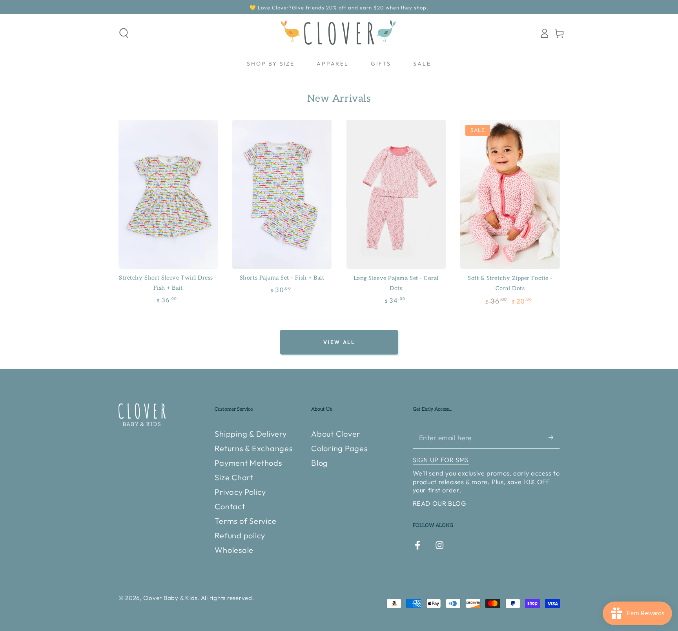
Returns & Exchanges (253, 448)
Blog (319, 463)
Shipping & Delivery (250, 434)
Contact (230, 506)
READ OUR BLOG (440, 503)
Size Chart (234, 477)
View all (339, 342)
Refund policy (240, 535)
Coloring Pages (339, 448)
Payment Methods (248, 463)
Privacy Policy (240, 492)
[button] (124, 33)
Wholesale (234, 550)
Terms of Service (245, 521)
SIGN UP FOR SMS (441, 460)
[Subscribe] (554, 437)
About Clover (335, 434)
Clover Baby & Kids (170, 598)
